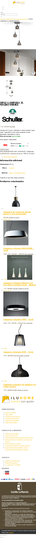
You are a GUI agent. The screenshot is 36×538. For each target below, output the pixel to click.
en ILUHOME (12, 465)
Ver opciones (29, 254)
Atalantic (11, 532)
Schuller (31, 153)
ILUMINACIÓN (9, 19)
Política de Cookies (11, 422)
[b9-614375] (18, 48)
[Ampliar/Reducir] (0, 535)
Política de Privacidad (12, 420)
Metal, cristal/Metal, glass (17, 173)
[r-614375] (18, 75)
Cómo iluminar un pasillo (13, 443)
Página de (11, 463)
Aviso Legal (8, 414)
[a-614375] (11, 99)
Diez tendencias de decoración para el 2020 (19, 438)
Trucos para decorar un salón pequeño (17, 445)
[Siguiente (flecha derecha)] (2, 537)
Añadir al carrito (4, 149)
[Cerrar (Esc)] (6, 535)
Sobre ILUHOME (10, 412)
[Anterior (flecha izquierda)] (0, 537)
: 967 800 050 (12, 461)
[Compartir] (4, 535)
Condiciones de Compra (12, 416)
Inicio (1, 19)
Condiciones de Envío (12, 418)
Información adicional (10, 157)
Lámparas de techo (21, 19)
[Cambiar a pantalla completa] (2, 535)
